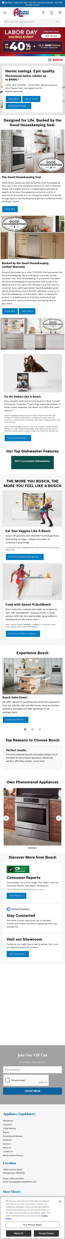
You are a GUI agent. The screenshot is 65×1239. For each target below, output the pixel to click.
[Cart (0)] (60, 12)
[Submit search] (57, 22)
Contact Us (8, 1151)
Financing (7, 1139)
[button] (4, 12)
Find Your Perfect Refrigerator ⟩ (24, 556)
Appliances (8, 1120)
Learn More (27, 311)
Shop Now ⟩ (11, 719)
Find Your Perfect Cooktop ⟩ (22, 633)
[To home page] (21, 12)
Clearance (7, 1124)
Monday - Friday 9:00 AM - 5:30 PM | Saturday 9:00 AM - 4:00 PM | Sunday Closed (34, 3)
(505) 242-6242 (17, 1178)
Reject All (18, 1233)
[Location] (43, 12)
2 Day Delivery (9, 1128)
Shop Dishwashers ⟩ (18, 438)
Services (7, 1143)
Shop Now (13, 99)
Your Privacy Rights (32, 1225)
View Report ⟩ (16, 895)
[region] (32, 1218)
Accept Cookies (46, 1233)
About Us (7, 1147)
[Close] (60, 1201)
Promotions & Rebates (13, 1136)
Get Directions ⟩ (17, 954)
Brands (6, 1132)
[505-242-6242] (51, 12)
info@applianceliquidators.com (22, 1181)
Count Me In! (32, 1091)
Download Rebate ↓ (18, 106)
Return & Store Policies (13, 1155)
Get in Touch (31, 99)
